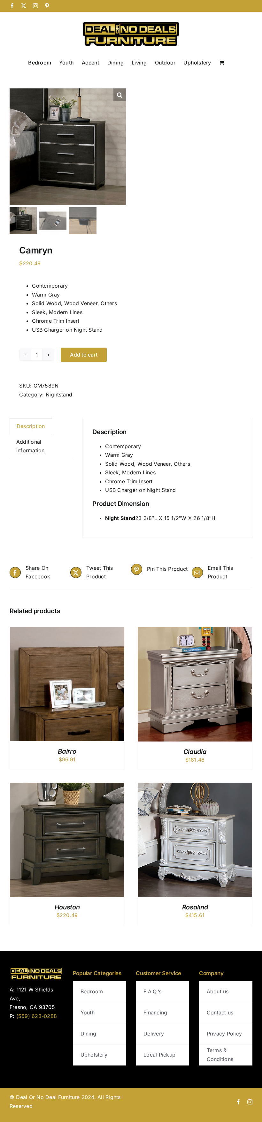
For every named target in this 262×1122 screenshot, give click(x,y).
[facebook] (238, 1101)
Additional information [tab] (30, 446)
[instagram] (249, 1101)
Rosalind (195, 907)
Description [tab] (31, 426)
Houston (67, 907)
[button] (119, 94)
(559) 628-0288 (36, 1016)
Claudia (195, 752)
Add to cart (83, 354)
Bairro (67, 751)
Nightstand (59, 394)
